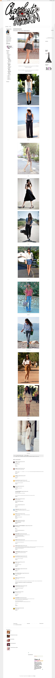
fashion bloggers (30, 456)
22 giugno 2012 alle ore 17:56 (22, 509)
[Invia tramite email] (24, 455)
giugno (8, 57)
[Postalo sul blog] (25, 455)
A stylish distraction (17, 551)
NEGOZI (50, 37)
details (24, 456)
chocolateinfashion (21, 456)
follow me (35, 669)
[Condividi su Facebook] (27, 455)
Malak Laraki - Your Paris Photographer (20, 525)
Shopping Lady (17, 509)
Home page (7, 26)
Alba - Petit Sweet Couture (18, 573)
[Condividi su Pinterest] (28, 455)
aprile (8, 76)
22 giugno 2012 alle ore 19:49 (21, 513)
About (10, 26)
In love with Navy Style (9, 73)
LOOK (48, 37)
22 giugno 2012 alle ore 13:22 (21, 468)
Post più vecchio (41, 623)
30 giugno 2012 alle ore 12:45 (21, 577)
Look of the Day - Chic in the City (9, 61)
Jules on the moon (17, 480)
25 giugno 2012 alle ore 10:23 (21, 539)
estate (26, 456)
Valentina (16, 468)
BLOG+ (51, 37)
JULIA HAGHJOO (17, 597)
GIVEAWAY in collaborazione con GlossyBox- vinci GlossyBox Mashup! (23, 582)
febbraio (9, 78)
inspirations (33, 456)
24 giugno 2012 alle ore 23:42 (28, 525)
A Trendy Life (28, 453)
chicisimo (18, 456)
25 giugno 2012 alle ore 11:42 (23, 545)
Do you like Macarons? (13, 643)
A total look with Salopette (9, 67)
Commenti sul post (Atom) (18, 624)
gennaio (9, 79)
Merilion (28, 418)
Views (28, 244)
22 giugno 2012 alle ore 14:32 (20, 486)
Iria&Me (28, 279)
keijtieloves (16, 475)
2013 (7, 52)
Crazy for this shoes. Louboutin (14, 647)
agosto (8, 55)
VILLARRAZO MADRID (18, 491)
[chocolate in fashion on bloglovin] (48, 62)
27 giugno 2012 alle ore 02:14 (25, 573)
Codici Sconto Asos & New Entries (9, 72)
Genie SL (28, 139)
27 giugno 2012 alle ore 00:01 (23, 568)
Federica (16, 520)
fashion (27, 456)
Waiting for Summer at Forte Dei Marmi (9, 65)
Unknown (16, 513)
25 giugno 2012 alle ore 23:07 (23, 551)
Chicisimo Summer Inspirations (9, 59)
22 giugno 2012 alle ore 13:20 (21, 461)
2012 (7, 53)
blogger (16, 456)
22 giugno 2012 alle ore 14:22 (23, 480)
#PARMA (52, 30)
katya (16, 486)
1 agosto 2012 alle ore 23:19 (23, 597)
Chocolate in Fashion (8, 34)
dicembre (9, 54)
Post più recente (15, 623)
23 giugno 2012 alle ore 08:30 (21, 520)
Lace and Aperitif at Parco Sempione (9, 69)
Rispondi (16, 473)
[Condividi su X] (26, 455)
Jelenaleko (28, 314)
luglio (8, 56)
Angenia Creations (17, 568)
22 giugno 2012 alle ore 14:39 (24, 491)
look (35, 456)
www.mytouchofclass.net (18, 522)
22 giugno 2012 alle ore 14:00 (21, 475)
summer (38, 456)
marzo (8, 77)
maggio (8, 75)
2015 (7, 51)
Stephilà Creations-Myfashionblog (19, 501)
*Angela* (16, 461)
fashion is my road (17, 545)
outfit (36, 456)
